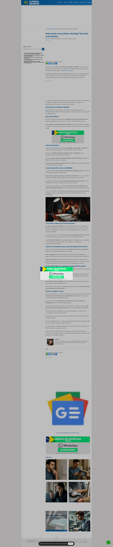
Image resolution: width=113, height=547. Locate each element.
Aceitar (70, 543)
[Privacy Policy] (56, 273)
